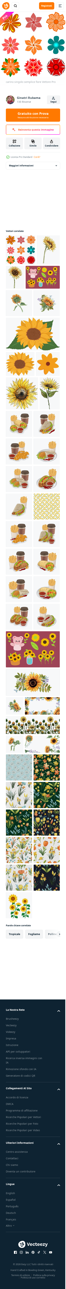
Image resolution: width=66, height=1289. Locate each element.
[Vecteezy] (6, 5)
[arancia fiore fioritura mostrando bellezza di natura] (18, 444)
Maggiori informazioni (21, 162)
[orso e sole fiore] (23, 305)
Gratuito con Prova (33, 115)
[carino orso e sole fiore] (32, 956)
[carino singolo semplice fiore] (20, 247)
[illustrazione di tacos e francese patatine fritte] (40, 505)
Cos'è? (37, 157)
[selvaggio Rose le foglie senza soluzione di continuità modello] (19, 1112)
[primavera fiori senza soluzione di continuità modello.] (19, 1140)
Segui (53, 101)
